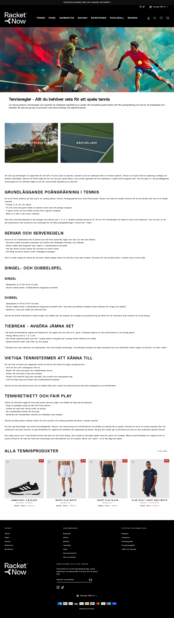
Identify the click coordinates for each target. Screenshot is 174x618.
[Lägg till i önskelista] (7, 462)
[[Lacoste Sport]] (69, 553)
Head (65, 549)
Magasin (125, 534)
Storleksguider (127, 541)
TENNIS (40, 18)
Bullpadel (66, 534)
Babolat (66, 541)
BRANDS (133, 18)
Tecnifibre (67, 545)
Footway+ (91, 608)
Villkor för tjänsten (129, 549)
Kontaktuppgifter (128, 545)
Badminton (9, 545)
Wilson (65, 537)
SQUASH (82, 18)
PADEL (52, 18)
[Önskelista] (161, 18)
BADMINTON (67, 18)
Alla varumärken (69, 557)
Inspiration (126, 537)
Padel (7, 537)
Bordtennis (98, 18)
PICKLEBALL (117, 18)
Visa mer (162, 451)
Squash (8, 541)
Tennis (7, 534)
